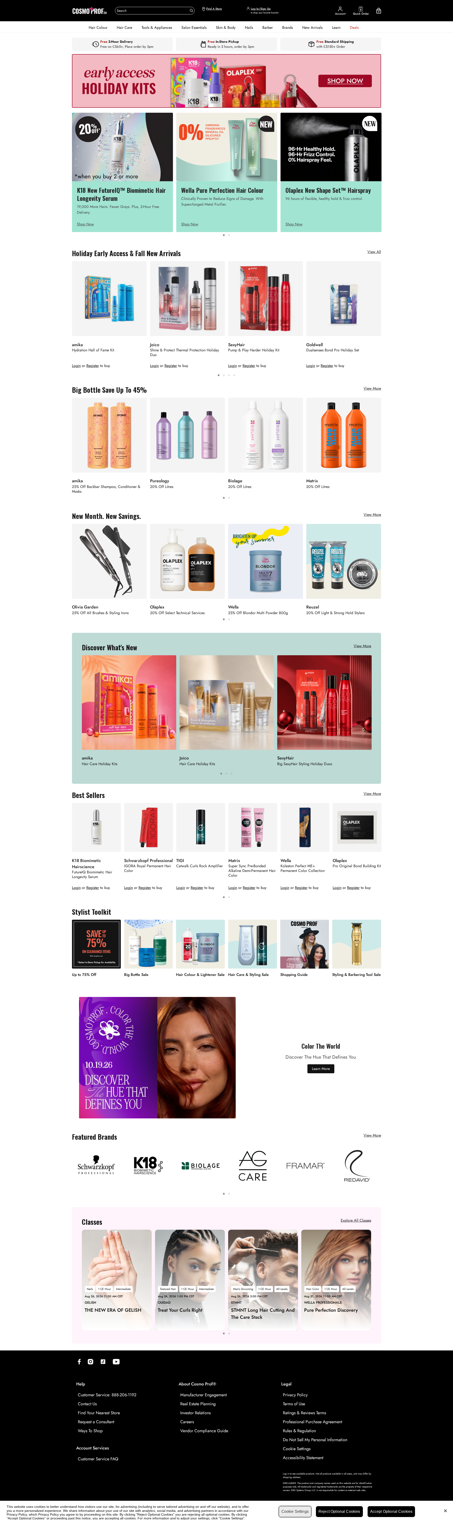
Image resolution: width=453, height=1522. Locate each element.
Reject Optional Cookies (339, 1511)
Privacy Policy (295, 1395)
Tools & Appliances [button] (157, 27)
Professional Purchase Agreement (312, 1422)
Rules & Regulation (299, 1431)
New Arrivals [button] (312, 27)
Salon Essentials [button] (193, 27)
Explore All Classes (356, 1220)
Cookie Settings (296, 1449)
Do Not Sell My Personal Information (315, 1440)
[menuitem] (98, 27)
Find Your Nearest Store (99, 1413)
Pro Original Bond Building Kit (357, 866)
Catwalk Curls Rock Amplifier (199, 866)
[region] (226, 1511)
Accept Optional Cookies (391, 1511)
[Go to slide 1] (224, 234)
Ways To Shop (90, 1431)
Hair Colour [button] (98, 27)
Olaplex (340, 861)
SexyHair (236, 345)
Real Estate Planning (198, 1404)
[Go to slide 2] (229, 234)
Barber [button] (267, 27)
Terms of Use (294, 1404)
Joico (154, 345)
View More (372, 388)
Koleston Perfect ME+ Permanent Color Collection (303, 868)
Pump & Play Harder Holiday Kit (253, 350)
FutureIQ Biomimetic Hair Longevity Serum (92, 874)
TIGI (180, 861)
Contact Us (87, 1404)
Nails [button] (249, 27)
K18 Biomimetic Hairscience (86, 864)
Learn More (321, 1068)
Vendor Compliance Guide (204, 1431)
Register (92, 365)
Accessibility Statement (303, 1458)
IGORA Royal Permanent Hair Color (147, 868)
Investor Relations (195, 1413)
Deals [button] (354, 27)
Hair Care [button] (124, 27)
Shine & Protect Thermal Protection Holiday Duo (184, 352)
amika (77, 345)
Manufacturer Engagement (203, 1395)
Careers (187, 1422)
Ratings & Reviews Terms (304, 1413)
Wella (286, 861)
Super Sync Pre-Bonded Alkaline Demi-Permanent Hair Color (252, 870)
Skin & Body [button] (225, 27)
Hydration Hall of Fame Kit (93, 350)
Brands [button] (287, 27)
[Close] (445, 1510)
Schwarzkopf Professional (148, 861)
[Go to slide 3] (229, 374)
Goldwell (314, 345)
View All (374, 251)
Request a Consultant (96, 1422)
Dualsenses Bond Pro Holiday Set (332, 350)
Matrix (234, 861)
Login (76, 365)
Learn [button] (336, 27)
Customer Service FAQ (98, 1459)
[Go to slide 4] (234, 374)
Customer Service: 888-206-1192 (107, 1395)
